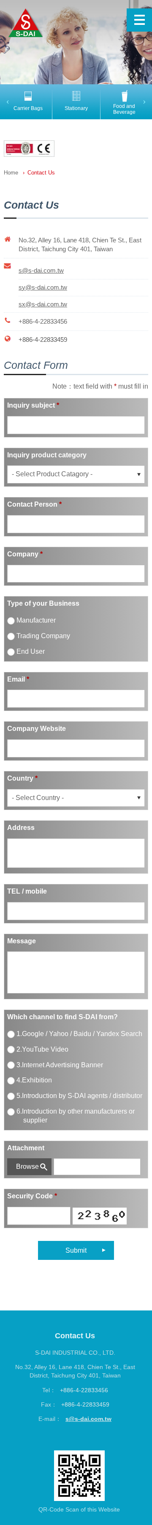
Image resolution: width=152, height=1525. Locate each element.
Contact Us (41, 172)
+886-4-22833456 (43, 321)
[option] (28, 100)
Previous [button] (9, 101)
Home (11, 172)
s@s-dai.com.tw (88, 1418)
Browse (27, 1166)
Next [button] (146, 101)
